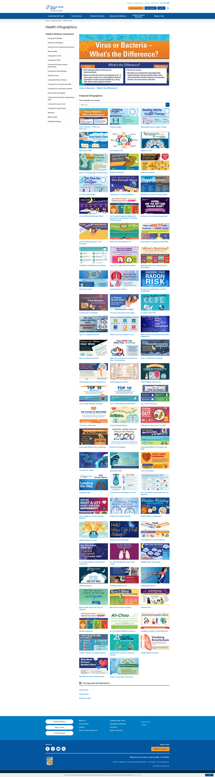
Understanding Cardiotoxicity (151, 382)
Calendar (144, 725)
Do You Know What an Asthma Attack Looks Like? (92, 563)
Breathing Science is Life (118, 586)
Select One (84, 105)
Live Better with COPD (148, 313)
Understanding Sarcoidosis (119, 382)
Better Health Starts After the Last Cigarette (91, 608)
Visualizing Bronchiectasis (150, 653)
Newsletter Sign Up (160, 749)
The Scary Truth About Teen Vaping (122, 313)
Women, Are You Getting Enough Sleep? (154, 216)
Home (47, 20)
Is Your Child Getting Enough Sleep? (91, 216)
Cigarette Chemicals (148, 172)
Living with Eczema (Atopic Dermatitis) (58, 65)
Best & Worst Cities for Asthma (120, 607)
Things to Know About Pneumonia (121, 677)
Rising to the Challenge (117, 447)
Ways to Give (159, 16)
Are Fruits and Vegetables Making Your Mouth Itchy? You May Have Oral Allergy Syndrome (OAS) (123, 218)
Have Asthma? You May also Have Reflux (154, 242)
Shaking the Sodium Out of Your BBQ (153, 425)
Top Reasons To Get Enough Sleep (121, 194)
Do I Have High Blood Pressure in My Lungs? (122, 563)
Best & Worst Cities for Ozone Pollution (154, 194)
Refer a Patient (151, 8)
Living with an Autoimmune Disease (61, 47)
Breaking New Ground (148, 586)
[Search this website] (167, 8)
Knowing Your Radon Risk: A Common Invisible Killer (153, 290)
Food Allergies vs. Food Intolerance (153, 540)
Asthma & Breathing (55, 43)
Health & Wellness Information (60, 34)
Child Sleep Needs (85, 586)
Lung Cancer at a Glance (118, 289)
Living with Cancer (54, 56)
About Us (130, 3)
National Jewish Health (163, 766)
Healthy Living (53, 75)
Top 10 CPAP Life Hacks (149, 404)
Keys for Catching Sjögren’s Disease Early (93, 173)
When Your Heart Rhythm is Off (120, 242)
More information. (138, 775)
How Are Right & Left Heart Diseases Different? (91, 517)
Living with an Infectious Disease (60, 89)
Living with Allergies (55, 38)
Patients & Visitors (97, 16)
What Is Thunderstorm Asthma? (152, 358)
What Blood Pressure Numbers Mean (91, 676)
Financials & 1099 (85, 698)
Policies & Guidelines (119, 762)
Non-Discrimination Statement (136, 762)
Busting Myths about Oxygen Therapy (153, 127)
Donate (161, 8)
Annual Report (84, 694)
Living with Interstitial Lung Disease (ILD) (61, 98)
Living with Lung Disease (57, 108)
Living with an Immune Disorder (59, 84)
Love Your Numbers (147, 471)
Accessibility (151, 762)
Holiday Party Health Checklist (120, 516)
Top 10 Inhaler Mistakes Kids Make (91, 404)
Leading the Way (84, 492)
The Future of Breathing (87, 425)
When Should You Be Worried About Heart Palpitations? (155, 335)
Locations (113, 727)
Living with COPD (54, 60)
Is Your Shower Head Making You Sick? (123, 492)
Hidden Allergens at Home (88, 540)
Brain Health (52, 51)
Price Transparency (163, 762)
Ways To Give (59, 727)
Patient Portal (138, 3)
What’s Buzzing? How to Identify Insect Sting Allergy (154, 266)
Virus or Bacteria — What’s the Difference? (98, 88)
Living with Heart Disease (57, 80)
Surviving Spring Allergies (118, 425)
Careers (147, 3)
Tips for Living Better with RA (89, 334)
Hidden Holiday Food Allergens (151, 516)
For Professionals (59, 733)
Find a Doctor (76, 16)
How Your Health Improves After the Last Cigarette (155, 493)
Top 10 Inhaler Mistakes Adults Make (122, 403)
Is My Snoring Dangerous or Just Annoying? (90, 243)
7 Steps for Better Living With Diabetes (92, 653)
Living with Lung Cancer (56, 104)
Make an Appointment (136, 8)
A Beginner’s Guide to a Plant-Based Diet (154, 631)
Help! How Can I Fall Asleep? (119, 540)
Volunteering (83, 690)
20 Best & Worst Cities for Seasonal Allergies (122, 654)
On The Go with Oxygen (87, 194)
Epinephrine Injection (117, 172)
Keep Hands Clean (85, 150)
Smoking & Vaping (54, 121)
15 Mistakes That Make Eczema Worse (92, 265)
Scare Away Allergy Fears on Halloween (92, 447)
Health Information (56, 20)
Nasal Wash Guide (116, 471)
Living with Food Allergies (57, 71)
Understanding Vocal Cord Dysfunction (92, 382)
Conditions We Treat (56, 16)
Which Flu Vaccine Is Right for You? (122, 334)
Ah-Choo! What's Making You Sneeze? (123, 631)
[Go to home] (58, 8)
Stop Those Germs (85, 289)
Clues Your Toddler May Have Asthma (122, 265)
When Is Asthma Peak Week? (89, 358)
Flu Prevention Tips (116, 150)
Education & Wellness (118, 16)
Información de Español (56, 93)
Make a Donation (116, 730)
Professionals (154, 3)
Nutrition (51, 113)
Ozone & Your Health (86, 470)
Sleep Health (52, 117)
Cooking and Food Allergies (88, 313)
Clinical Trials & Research (138, 16)
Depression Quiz (146, 150)
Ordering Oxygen (115, 127)
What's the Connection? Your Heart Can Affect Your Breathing (123, 359)
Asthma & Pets (146, 607)
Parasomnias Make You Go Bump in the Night (154, 448)
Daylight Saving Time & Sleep (150, 562)
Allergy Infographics (86, 631)
